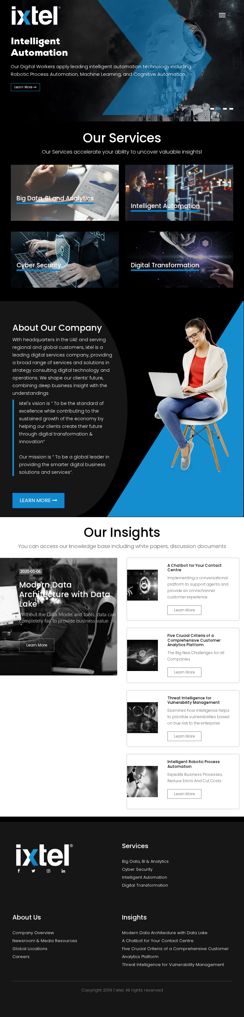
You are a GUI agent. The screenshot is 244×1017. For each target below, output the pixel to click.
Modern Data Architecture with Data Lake (64, 594)
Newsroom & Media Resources (44, 941)
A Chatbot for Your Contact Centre (157, 941)
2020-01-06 (30, 571)
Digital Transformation (145, 885)
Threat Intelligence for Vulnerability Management (173, 965)
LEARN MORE (36, 500)
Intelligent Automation (144, 877)
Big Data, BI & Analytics (145, 861)
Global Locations (29, 949)
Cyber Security (137, 869)
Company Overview (33, 933)
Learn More (23, 87)
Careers (21, 957)
